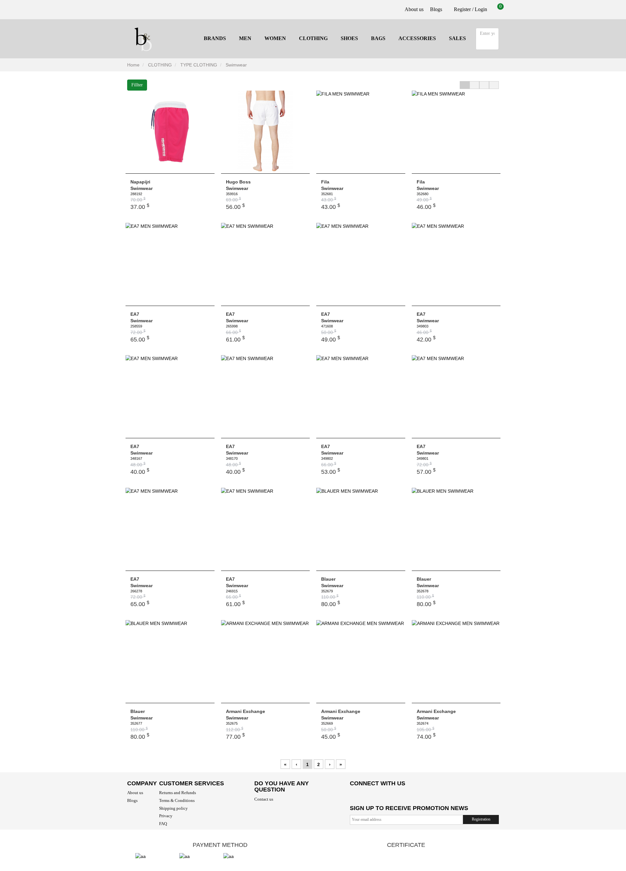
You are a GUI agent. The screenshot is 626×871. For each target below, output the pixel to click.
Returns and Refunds (177, 792)
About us (414, 9)
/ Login (479, 9)
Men (245, 38)
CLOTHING (313, 38)
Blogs (436, 9)
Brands (215, 38)
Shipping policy (173, 808)
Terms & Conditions (177, 800)
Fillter (137, 84)
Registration (481, 819)
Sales (457, 38)
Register (462, 9)
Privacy (165, 815)
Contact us (263, 799)
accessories (417, 38)
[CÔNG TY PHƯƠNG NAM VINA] (143, 38)
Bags (378, 38)
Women (275, 38)
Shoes (349, 38)
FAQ (163, 823)
